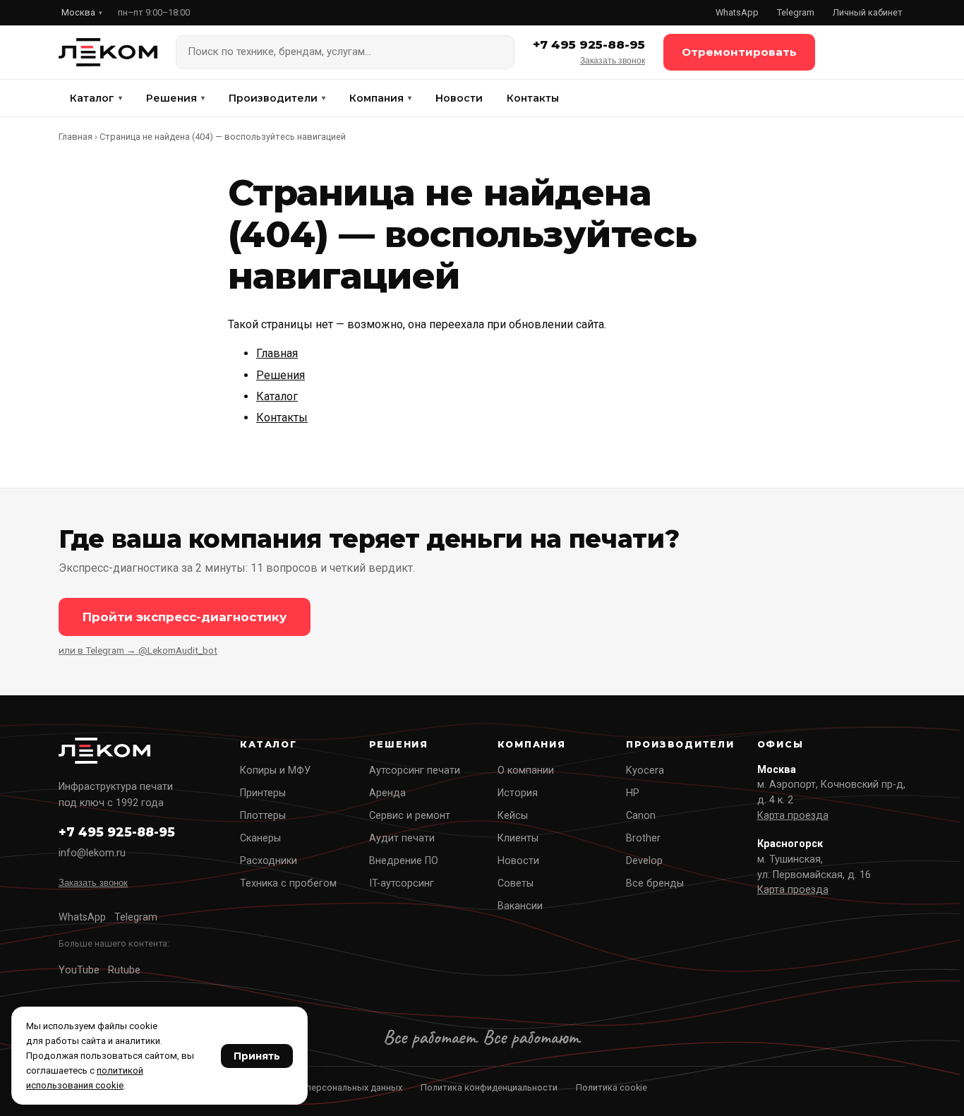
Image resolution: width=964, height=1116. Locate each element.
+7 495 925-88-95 (589, 44)
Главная (75, 136)
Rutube (124, 970)
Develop (644, 861)
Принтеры (263, 793)
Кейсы (513, 816)
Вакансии (520, 906)
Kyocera (645, 770)
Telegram (795, 12)
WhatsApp (737, 12)
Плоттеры (263, 816)
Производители (277, 98)
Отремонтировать (739, 52)
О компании (526, 770)
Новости (459, 98)
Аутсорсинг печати (414, 770)
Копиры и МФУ (275, 770)
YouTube (79, 970)
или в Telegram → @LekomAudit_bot (138, 650)
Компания (380, 98)
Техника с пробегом (288, 883)
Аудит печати (402, 838)
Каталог (96, 98)
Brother (643, 838)
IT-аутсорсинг (401, 883)
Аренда (387, 793)
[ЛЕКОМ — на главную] (108, 52)
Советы (516, 883)
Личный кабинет (868, 12)
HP (632, 793)
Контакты (533, 98)
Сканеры (260, 838)
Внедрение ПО (403, 861)
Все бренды (655, 883)
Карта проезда (793, 816)
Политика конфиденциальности (489, 1087)
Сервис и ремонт (409, 816)
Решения (175, 98)
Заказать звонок (612, 61)
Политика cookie (611, 1087)
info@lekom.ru (92, 853)
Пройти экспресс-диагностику (185, 617)
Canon (641, 816)
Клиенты (518, 838)
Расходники (268, 861)
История (518, 793)
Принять (257, 1056)
